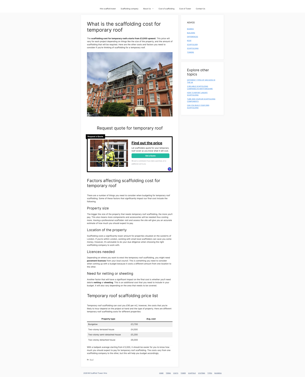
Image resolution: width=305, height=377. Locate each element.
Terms (168, 373)
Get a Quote (150, 156)
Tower (183, 373)
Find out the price (147, 143)
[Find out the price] (109, 154)
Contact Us (200, 9)
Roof (92, 360)
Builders (191, 33)
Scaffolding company (129, 9)
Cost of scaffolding (166, 9)
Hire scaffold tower (108, 9)
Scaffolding (192, 48)
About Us (147, 9)
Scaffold (192, 373)
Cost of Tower (185, 9)
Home (161, 373)
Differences (192, 37)
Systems (201, 373)
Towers (190, 52)
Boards (190, 29)
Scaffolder (192, 44)
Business (218, 373)
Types (209, 373)
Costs (175, 373)
